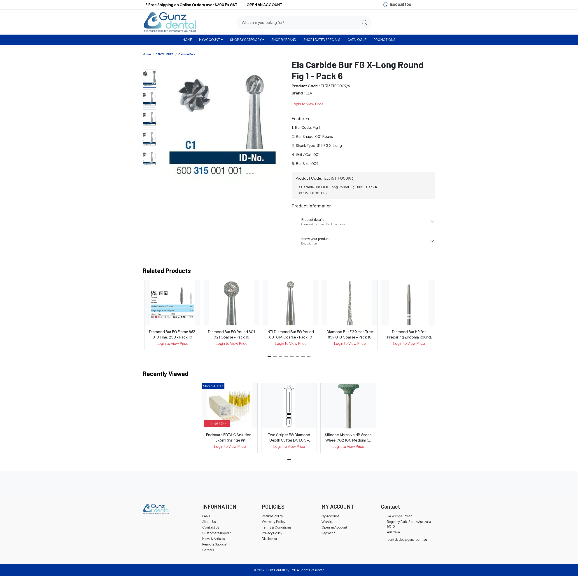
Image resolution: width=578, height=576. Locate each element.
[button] (413, 22)
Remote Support (215, 544)
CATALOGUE (356, 40)
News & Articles (213, 538)
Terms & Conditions (276, 527)
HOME (187, 40)
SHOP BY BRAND (283, 40)
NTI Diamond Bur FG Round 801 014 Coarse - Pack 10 (291, 334)
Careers (208, 550)
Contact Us (210, 527)
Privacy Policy (272, 533)
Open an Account (334, 527)
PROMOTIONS (384, 40)
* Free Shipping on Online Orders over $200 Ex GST (191, 4)
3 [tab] (280, 356)
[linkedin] (431, 4)
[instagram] (424, 4)
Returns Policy (272, 516)
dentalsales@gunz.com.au (407, 539)
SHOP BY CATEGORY (246, 40)
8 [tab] (308, 356)
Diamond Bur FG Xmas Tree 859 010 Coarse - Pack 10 (349, 334)
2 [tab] (275, 356)
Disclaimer (269, 538)
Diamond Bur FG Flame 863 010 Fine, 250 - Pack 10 (172, 334)
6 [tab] (297, 356)
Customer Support (216, 533)
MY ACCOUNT (209, 40)
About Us (209, 522)
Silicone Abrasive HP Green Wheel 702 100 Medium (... (348, 437)
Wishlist (327, 522)
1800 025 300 (400, 4)
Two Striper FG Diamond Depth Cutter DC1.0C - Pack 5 (289, 437)
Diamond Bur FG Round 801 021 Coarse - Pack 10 (231, 334)
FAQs (206, 516)
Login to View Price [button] (308, 103)
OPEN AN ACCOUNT (264, 4)
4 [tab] (286, 356)
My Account (330, 516)
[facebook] (417, 4)
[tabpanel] (172, 315)
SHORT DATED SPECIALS (321, 40)
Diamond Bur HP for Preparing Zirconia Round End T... (409, 334)
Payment (328, 533)
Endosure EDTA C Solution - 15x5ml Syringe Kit (230, 437)
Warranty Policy (273, 522)
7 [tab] (303, 356)
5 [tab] (292, 356)
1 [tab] (269, 356)
